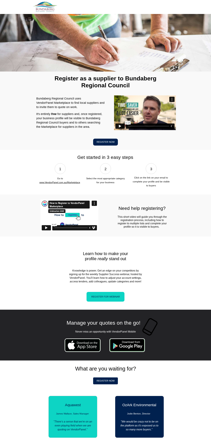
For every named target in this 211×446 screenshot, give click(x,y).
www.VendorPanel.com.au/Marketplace (59, 182)
